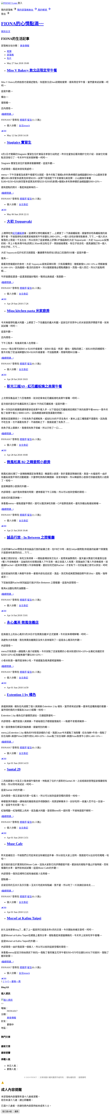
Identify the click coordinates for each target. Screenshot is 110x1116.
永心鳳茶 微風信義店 (23, 622)
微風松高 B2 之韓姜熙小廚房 (28, 462)
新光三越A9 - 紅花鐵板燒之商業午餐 (34, 386)
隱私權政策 (71, 1077)
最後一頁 (16, 981)
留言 (29, 120)
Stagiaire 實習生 (19, 142)
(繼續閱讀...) (7, 114)
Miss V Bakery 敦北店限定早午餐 (32, 70)
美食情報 (24, 45)
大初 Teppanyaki (19, 221)
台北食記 (23, 204)
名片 (9, 58)
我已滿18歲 (7, 1111)
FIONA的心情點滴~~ (22, 23)
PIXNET (33, 1077)
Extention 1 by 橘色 (21, 694)
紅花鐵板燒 (18, 233)
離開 (16, 1111)
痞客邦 (23, 120)
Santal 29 (13, 769)
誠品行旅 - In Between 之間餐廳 (31, 537)
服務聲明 (82, 1077)
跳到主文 (5, 31)
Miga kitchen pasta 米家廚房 (28, 311)
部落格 (10, 55)
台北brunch (24, 125)
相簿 (9, 51)
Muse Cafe (15, 844)
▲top (3, 130)
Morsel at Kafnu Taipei (24, 918)
